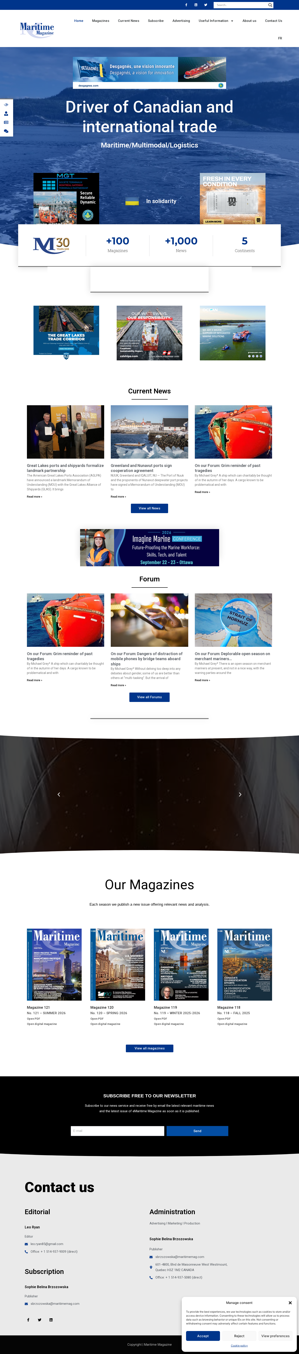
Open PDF (33, 1018)
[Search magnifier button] (270, 5)
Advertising (181, 21)
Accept (203, 1336)
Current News (128, 21)
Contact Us (273, 21)
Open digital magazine (42, 1024)
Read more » (34, 496)
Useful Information (213, 21)
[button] (290, 1303)
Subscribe (156, 21)
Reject (239, 1336)
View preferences (275, 1336)
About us (249, 21)
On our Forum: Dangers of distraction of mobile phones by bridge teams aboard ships (147, 658)
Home (78, 21)
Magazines (100, 21)
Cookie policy (239, 1345)
